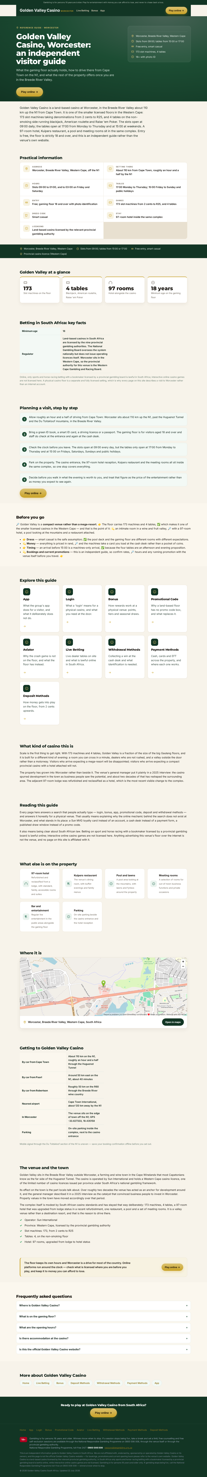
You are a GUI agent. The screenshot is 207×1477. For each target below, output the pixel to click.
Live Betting (82, 10)
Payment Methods (137, 1383)
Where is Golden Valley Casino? (39, 1305)
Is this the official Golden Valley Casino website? (49, 1349)
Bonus (94, 10)
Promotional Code (64, 1430)
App (102, 10)
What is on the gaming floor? (37, 1316)
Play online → (176, 10)
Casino (46, 10)
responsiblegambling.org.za (118, 1448)
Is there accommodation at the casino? (43, 1338)
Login (39, 1430)
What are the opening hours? (37, 1327)
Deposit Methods (80, 1383)
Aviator (80, 1430)
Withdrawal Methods (108, 1383)
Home (25, 1383)
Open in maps (173, 1022)
